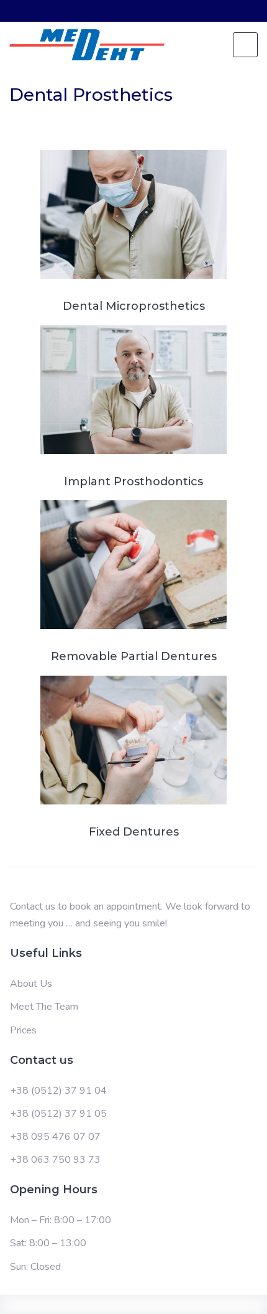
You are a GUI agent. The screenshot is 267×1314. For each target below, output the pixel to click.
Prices (23, 1030)
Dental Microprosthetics (134, 307)
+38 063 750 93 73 (55, 1160)
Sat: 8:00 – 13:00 (48, 1243)
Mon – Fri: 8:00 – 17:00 (60, 1220)
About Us (31, 983)
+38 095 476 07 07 (55, 1137)
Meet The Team (44, 1006)
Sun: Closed (35, 1267)
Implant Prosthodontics (133, 482)
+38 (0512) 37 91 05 (58, 1114)
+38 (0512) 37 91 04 (58, 1090)
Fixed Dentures (134, 832)
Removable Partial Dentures (134, 657)
